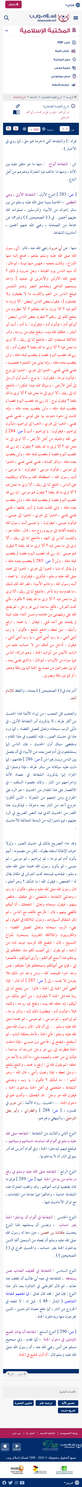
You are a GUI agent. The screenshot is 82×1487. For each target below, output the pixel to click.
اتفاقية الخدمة (47, 1433)
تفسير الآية (68, 1403)
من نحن (16, 1433)
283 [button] (36, 129)
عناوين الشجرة (23, 1403)
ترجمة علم (46, 1403)
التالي (11, 1374)
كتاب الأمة (62, 51)
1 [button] (67, 129)
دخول (12, 4)
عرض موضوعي (60, 76)
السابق (21, 1374)
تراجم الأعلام (60, 84)
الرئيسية (70, 97)
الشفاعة (33, 97)
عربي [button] (71, 5)
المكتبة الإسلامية (46, 30)
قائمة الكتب (62, 68)
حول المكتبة (62, 59)
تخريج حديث (68, 1410)
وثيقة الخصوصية (69, 1433)
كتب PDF (64, 42)
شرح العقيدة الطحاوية (52, 97)
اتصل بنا (30, 1433)
